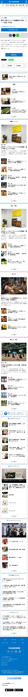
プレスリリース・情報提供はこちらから (10, 659)
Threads (19, 651)
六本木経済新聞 (14, 2)
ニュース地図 (4, 17)
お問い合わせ (4, 662)
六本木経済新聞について (7, 657)
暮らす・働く (21, 5)
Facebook (8, 651)
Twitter (12, 651)
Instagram (15, 651)
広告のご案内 (4, 664)
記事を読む (14, 55)
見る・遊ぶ (12, 5)
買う (17, 5)
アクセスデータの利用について (8, 660)
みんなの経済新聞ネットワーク (14, 678)
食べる (7, 5)
